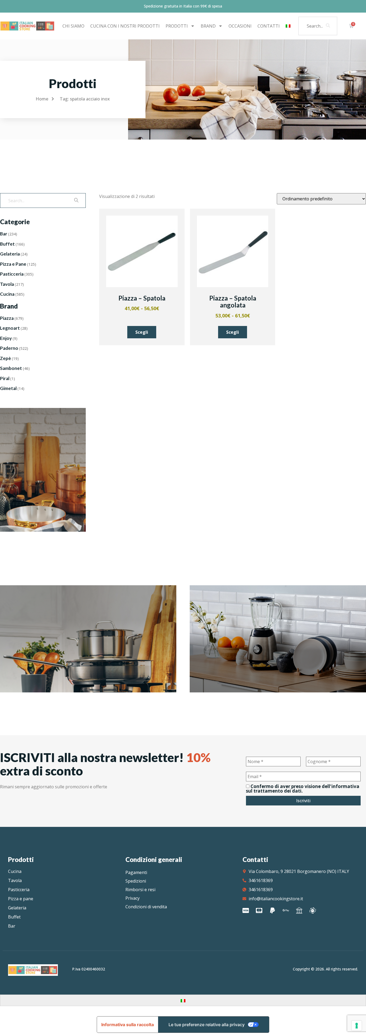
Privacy (132, 898)
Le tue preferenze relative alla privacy (207, 1024)
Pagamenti (136, 872)
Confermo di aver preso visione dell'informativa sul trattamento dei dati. (302, 788)
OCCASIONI (240, 26)
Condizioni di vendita (146, 907)
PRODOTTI (177, 26)
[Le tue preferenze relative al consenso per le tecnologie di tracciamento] (357, 1026)
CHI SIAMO (73, 26)
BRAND (208, 26)
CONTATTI (268, 26)
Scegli (141, 332)
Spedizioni (135, 881)
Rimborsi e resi (140, 889)
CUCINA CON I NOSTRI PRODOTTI (125, 26)
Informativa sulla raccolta (127, 1024)
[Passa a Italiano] (183, 1000)
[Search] (328, 26)
